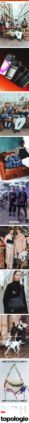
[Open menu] (27, 2)
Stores (20, 410)
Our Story (21, 407)
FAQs (24, 412)
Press (20, 411)
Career (20, 412)
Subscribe (3, 412)
